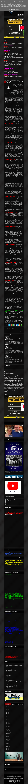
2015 (7, 722)
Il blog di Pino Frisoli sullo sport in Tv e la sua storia (14, 681)
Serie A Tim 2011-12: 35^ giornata (14, 350)
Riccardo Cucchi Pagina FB (10, 679)
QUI (19, 780)
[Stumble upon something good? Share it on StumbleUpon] (13, 325)
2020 (7, 715)
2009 (7, 748)
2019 (7, 716)
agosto (7, 736)
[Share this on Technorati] (21, 325)
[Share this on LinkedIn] (18, 325)
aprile (6, 742)
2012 (7, 726)
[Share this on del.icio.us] (16, 325)
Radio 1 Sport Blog (9, 669)
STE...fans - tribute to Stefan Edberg (11, 685)
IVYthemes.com (17, 782)
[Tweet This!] (9, 325)
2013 (7, 725)
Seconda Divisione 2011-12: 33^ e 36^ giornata (15, 341)
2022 (7, 712)
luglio (6, 737)
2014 (7, 723)
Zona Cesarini (8, 671)
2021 (7, 713)
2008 (7, 749)
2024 (7, 709)
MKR (14, 782)
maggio (7, 740)
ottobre (7, 733)
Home (5, 80)
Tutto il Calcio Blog (10, 775)
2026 (7, 706)
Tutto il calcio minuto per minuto (11, 670)
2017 (7, 719)
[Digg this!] (14, 325)
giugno (7, 739)
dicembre (7, 730)
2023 (7, 710)
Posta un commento (8, 367)
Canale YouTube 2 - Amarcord (9, 496)
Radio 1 (7, 666)
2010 (7, 729)
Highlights (8, 80)
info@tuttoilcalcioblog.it (9, 514)
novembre (7, 732)
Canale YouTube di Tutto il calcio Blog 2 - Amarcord (14, 665)
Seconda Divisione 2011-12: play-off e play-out (16, 359)
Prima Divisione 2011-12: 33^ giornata (15, 336)
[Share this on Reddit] (19, 325)
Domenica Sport (8, 675)
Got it (17, 9)
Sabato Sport (8, 674)
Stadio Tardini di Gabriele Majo (10, 680)
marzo (7, 743)
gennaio (7, 746)
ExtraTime (7, 676)
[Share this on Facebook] (8, 325)
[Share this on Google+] (11, 325)
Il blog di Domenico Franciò (10, 684)
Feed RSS (23, 15)
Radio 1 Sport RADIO (9, 667)
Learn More (12, 9)
